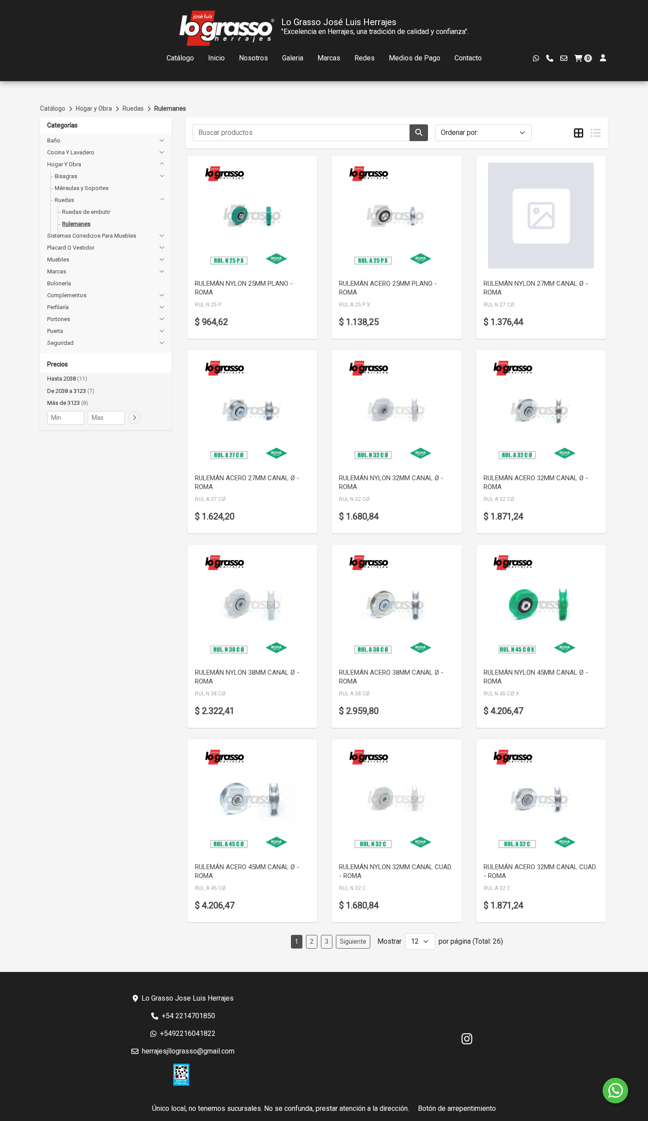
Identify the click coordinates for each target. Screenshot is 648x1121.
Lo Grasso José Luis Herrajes (338, 22)
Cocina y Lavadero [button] (70, 152)
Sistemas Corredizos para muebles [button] (91, 235)
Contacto (468, 58)
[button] (105, 379)
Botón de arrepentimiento (457, 1108)
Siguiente (353, 941)
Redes (364, 58)
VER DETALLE (240, 258)
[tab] (578, 133)
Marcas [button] (56, 271)
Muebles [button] (58, 259)
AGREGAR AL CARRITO (252, 236)
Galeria (292, 58)
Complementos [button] (66, 295)
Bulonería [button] (59, 283)
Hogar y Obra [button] (64, 164)
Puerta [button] (55, 331)
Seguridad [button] (60, 343)
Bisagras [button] (66, 176)
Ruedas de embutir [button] (86, 212)
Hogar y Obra (94, 108)
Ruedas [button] (64, 200)
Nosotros (253, 58)
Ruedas (133, 108)
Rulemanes (170, 108)
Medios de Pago (414, 58)
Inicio (216, 58)
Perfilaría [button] (58, 307)
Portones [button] (58, 319)
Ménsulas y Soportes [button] (81, 188)
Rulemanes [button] (76, 223)
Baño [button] (53, 140)
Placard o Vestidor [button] (70, 247)
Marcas (328, 58)
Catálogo (180, 58)
